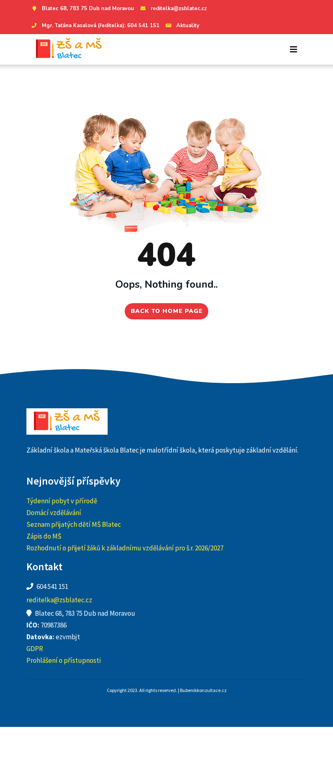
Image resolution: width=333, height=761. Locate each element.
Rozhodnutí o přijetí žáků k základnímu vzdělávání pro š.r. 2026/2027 (124, 547)
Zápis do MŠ (43, 536)
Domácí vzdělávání (53, 512)
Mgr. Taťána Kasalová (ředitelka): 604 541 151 (101, 25)
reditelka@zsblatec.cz (179, 8)
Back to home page (167, 311)
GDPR (34, 648)
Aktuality (187, 25)
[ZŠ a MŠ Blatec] (69, 49)
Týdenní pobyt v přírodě (61, 500)
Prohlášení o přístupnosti (63, 660)
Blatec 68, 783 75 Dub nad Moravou (88, 8)
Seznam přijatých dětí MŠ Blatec (73, 524)
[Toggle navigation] (294, 49)
